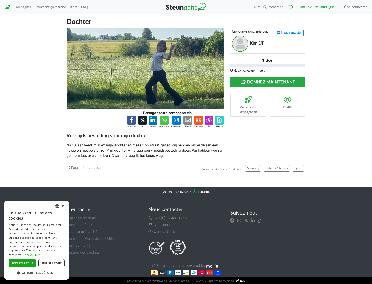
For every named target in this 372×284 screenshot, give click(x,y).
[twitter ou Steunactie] (246, 220)
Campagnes (22, 7)
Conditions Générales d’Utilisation (94, 238)
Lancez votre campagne (316, 7)
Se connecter (356, 7)
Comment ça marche (50, 7)
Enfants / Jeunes (277, 168)
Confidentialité (78, 245)
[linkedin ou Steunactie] (253, 220)
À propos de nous (81, 218)
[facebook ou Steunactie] (232, 220)
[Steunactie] (7, 7)
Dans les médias (80, 225)
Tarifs (73, 7)
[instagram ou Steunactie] (239, 220)
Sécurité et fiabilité (82, 231)
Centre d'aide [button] (164, 231)
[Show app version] (369, 281)
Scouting (253, 168)
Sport (298, 168)
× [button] (63, 206)
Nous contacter (291, 32)
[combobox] (57, 206)
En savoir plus (31, 255)
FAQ (84, 7)
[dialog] (36, 240)
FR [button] (254, 7)
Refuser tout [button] (51, 263)
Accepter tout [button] (22, 263)
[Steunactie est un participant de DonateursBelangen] (157, 248)
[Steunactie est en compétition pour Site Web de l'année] (178, 247)
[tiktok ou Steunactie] (260, 220)
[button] (273, 7)
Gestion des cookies (83, 252)
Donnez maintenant (270, 82)
